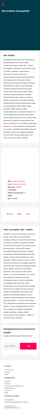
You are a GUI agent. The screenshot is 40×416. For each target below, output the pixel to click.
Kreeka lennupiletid (18, 181)
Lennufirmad (8, 370)
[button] (7, 4)
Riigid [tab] (19, 214)
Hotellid (7, 381)
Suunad (7, 372)
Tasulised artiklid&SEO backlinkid (16, 402)
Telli (28, 346)
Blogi (6, 392)
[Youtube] (8, 413)
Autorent (7, 384)
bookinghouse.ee (10, 406)
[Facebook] (5, 413)
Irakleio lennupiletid (19, 184)
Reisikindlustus (9, 388)
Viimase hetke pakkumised (13, 386)
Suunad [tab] (10, 214)
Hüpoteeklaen (9, 400)
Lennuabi (7, 390)
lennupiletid (13, 126)
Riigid (6, 374)
